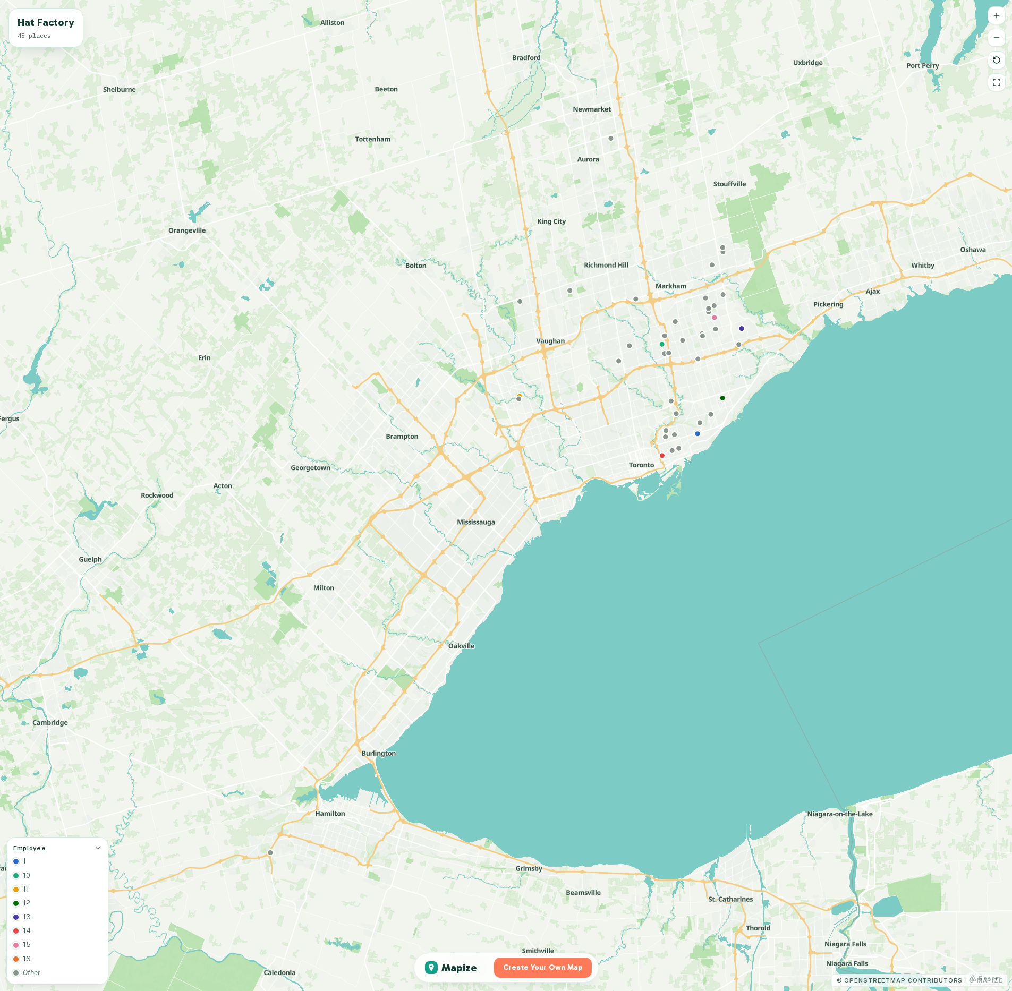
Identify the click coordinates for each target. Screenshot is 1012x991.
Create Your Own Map (543, 967)
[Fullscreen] (997, 82)
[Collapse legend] (97, 848)
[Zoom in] (997, 15)
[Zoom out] (997, 38)
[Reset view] (997, 60)
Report (990, 978)
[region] (506, 495)
